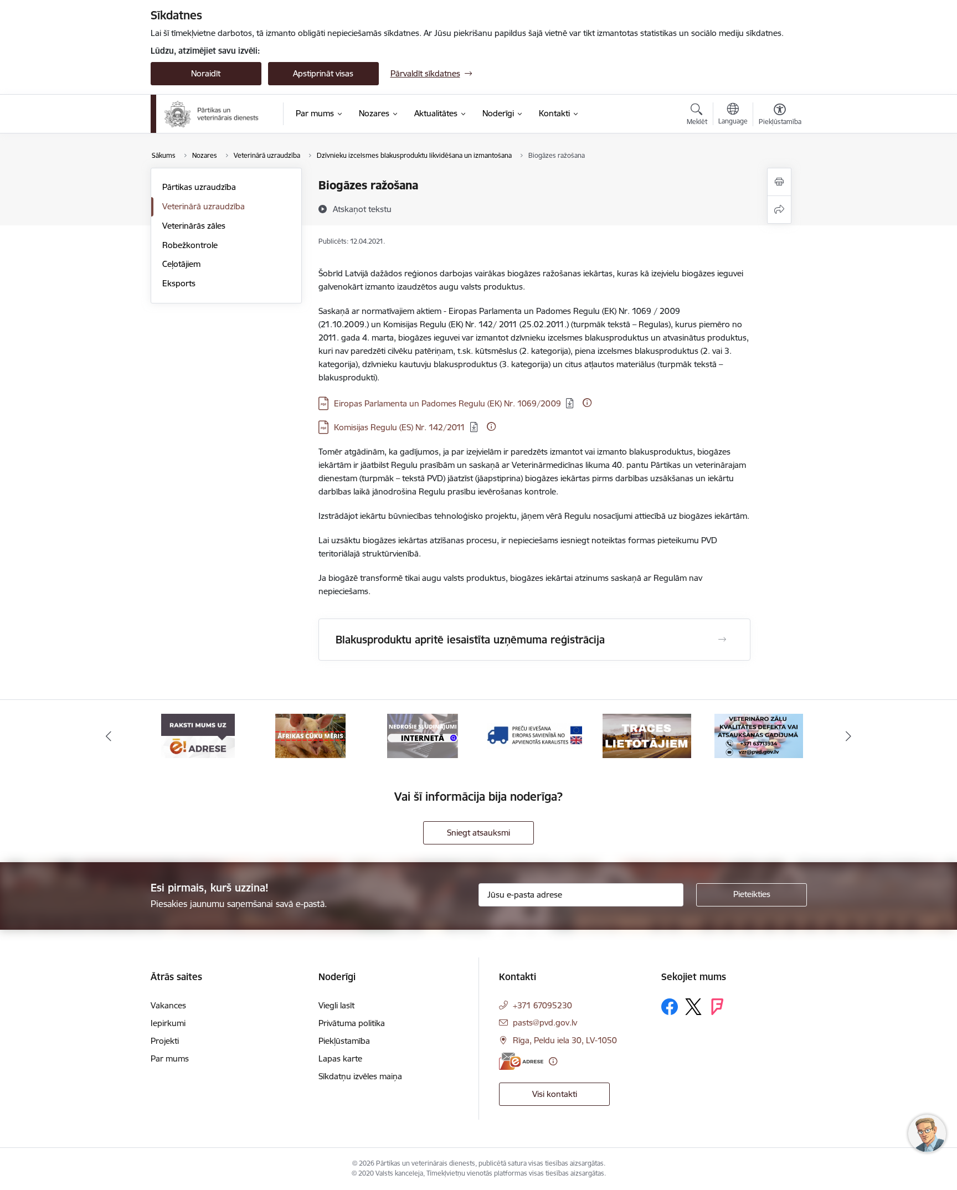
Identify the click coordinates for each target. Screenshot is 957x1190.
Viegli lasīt (336, 1005)
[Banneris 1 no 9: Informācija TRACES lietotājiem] (647, 735)
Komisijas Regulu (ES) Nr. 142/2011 (399, 427)
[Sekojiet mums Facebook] (669, 1006)
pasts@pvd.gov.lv (545, 1022)
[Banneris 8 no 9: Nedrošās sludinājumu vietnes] (422, 735)
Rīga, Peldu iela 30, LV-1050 (565, 1040)
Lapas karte (340, 1058)
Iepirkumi (168, 1023)
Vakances (168, 1005)
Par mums (170, 1058)
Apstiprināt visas (323, 73)
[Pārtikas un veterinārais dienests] (216, 114)
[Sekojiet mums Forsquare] (717, 1006)
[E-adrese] (521, 1061)
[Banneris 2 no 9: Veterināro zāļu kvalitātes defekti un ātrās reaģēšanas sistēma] (758, 735)
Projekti (165, 1041)
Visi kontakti (554, 1094)
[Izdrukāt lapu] (779, 181)
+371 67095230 (542, 1005)
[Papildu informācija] (587, 402)
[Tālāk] (849, 736)
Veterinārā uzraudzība (203, 206)
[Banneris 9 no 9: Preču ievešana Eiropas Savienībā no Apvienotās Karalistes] (534, 735)
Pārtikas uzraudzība (199, 187)
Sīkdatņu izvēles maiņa (360, 1076)
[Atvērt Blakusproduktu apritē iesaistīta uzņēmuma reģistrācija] (722, 639)
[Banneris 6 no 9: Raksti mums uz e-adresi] (198, 735)
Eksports (178, 283)
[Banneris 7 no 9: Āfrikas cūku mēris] (310, 735)
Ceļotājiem (181, 264)
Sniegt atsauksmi (478, 832)
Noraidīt (205, 73)
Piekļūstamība (344, 1041)
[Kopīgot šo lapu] (779, 209)
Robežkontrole (190, 245)
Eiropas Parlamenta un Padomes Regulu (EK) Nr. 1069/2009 (447, 403)
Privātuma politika (351, 1023)
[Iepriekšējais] (108, 736)
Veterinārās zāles (193, 225)
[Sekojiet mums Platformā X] (693, 1006)
